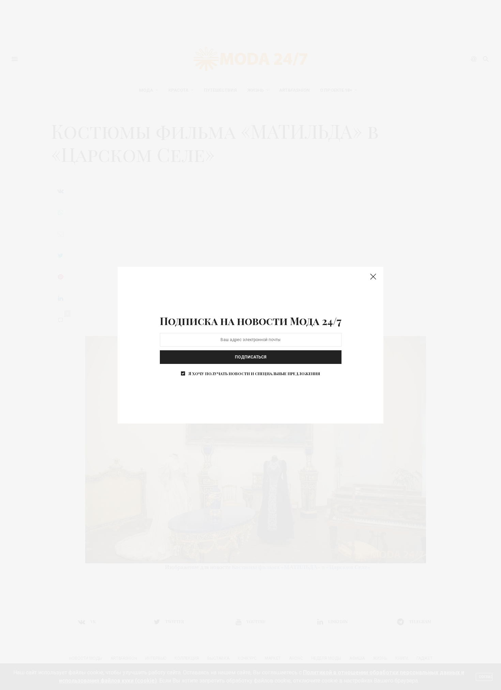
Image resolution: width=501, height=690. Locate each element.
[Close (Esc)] (373, 277)
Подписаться (251, 357)
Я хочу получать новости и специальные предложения (254, 373)
